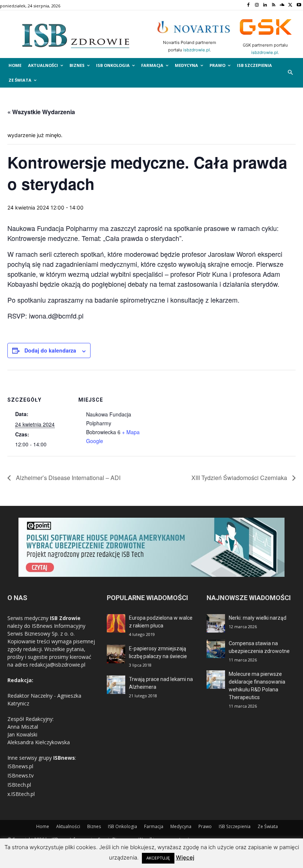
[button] (290, 73)
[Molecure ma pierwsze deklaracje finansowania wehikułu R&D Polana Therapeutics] (216, 679)
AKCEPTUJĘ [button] (158, 858)
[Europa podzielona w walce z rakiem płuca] (116, 623)
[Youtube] (299, 5)
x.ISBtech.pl (21, 793)
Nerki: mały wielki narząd (257, 618)
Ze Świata (268, 826)
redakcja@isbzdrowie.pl (57, 664)
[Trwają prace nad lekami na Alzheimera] (116, 684)
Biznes (94, 826)
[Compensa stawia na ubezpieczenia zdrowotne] (216, 649)
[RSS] (273, 5)
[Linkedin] (265, 5)
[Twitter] (290, 5)
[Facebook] (248, 5)
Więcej (185, 857)
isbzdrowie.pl (196, 49)
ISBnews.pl (20, 766)
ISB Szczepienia (235, 826)
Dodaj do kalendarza (50, 350)
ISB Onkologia (122, 826)
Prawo (205, 826)
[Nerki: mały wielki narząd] (216, 623)
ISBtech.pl (19, 784)
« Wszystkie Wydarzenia (41, 112)
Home (42, 826)
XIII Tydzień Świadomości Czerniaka (240, 477)
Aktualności (68, 826)
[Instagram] (256, 5)
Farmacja (153, 826)
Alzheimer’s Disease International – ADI (67, 477)
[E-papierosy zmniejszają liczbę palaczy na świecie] (116, 654)
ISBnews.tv (20, 775)
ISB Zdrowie (65, 618)
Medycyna (180, 826)
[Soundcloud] (282, 5)
